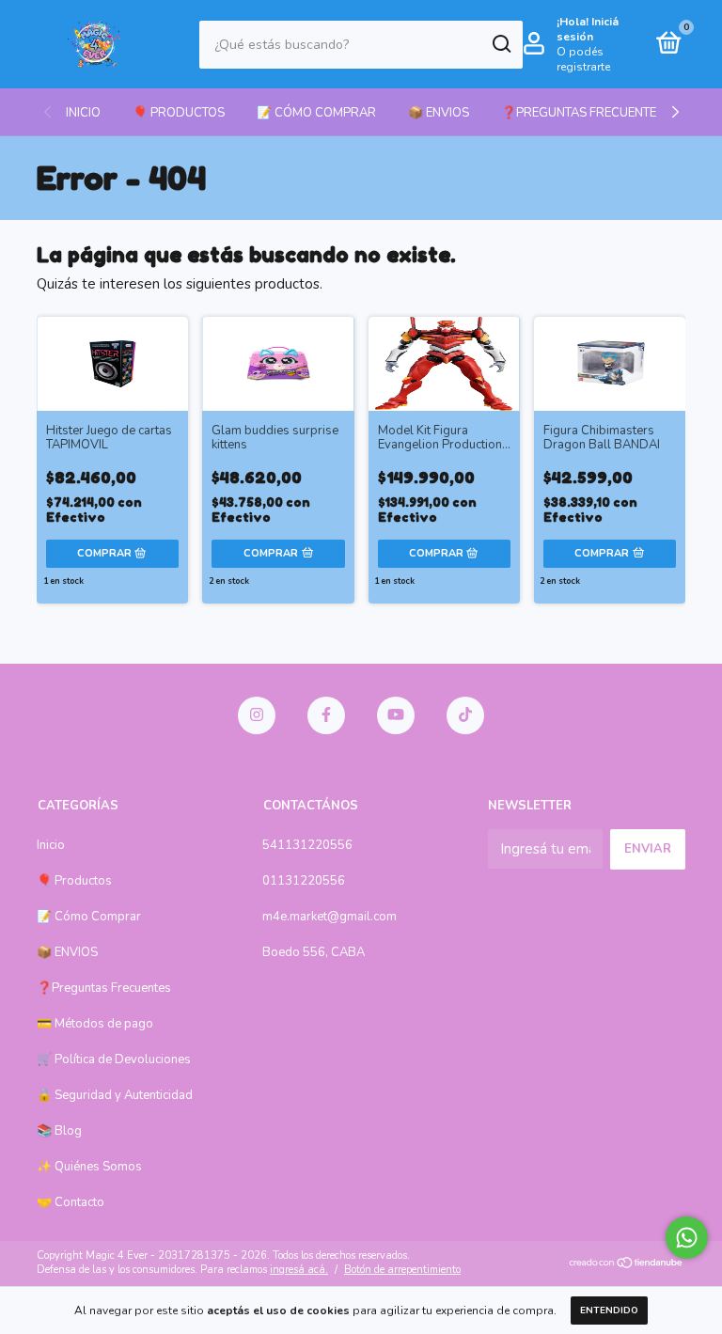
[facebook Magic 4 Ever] (326, 715)
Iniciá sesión (588, 29)
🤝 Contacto (70, 1202)
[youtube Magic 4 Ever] (396, 715)
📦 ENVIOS (438, 112)
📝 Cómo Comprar (316, 112)
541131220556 (307, 845)
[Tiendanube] (626, 1264)
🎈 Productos (179, 112)
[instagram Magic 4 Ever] (256, 715)
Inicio (83, 112)
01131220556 (303, 880)
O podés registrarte (583, 59)
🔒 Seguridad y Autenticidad (115, 1095)
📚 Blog (59, 1130)
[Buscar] (500, 44)
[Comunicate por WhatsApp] (687, 1237)
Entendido (609, 1310)
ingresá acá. (299, 1270)
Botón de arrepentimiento (402, 1270)
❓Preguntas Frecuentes (582, 112)
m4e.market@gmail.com (329, 916)
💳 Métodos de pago (95, 1023)
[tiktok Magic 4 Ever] (465, 715)
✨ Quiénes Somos (89, 1166)
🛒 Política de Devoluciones (114, 1059)
